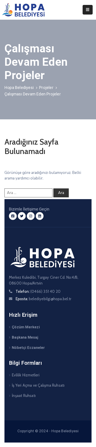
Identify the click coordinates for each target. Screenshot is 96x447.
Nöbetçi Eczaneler (28, 347)
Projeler (46, 87)
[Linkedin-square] (40, 216)
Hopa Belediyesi (19, 87)
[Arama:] (28, 192)
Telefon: (38, 291)
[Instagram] (31, 216)
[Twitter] (22, 216)
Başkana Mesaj (25, 337)
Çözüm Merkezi (26, 327)
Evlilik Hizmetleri (26, 375)
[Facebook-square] (13, 216)
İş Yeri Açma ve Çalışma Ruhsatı (38, 385)
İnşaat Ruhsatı (24, 395)
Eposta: (43, 299)
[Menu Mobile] (88, 10)
